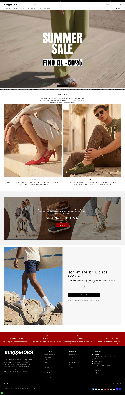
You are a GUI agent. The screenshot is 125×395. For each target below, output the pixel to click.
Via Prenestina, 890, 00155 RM (102, 365)
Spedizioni (72, 359)
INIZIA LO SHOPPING (62, 85)
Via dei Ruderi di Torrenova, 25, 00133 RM (104, 356)
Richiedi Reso (47, 372)
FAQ (70, 370)
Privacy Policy (96, 300)
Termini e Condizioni (49, 354)
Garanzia (46, 362)
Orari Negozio (48, 377)
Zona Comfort (30, 8)
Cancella (87, 4)
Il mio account (73, 354)
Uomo (113, 4)
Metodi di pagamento (75, 362)
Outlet (39, 8)
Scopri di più (118, 1)
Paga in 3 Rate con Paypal (51, 375)
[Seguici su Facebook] (5, 384)
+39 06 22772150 (98, 370)
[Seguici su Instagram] (8, 384)
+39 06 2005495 (98, 361)
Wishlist (71, 357)
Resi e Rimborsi (48, 370)
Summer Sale (7, 8)
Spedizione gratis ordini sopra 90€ (62, 1)
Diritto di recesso (48, 367)
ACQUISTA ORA (62, 225)
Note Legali (47, 365)
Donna (109, 4)
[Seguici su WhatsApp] (11, 384)
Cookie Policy (47, 359)
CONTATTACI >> (96, 376)
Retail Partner (15, 390)
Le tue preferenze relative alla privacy (28, 390)
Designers (47, 8)
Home (105, 4)
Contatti (71, 365)
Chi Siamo (71, 367)
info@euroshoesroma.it (100, 373)
